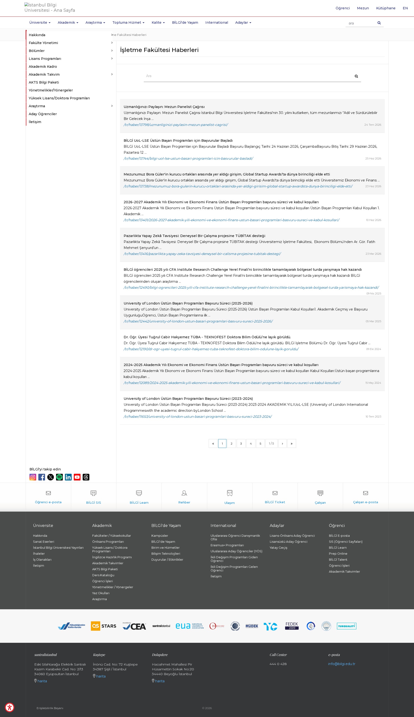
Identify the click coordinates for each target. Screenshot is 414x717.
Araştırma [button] (94, 22)
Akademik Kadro (43, 66)
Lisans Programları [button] (45, 58)
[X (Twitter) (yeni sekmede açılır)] (51, 477)
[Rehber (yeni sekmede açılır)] (184, 497)
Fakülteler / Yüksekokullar (111, 535)
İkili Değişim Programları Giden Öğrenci (234, 559)
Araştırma (99, 599)
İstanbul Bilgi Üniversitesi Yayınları (58, 547)
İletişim (35, 122)
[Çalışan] (320, 497)
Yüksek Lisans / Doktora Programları (109, 549)
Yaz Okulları (100, 593)
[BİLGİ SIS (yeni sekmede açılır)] (93, 497)
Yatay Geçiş (278, 547)
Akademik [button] (67, 22)
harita (42, 681)
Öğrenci (343, 8)
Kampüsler (159, 535)
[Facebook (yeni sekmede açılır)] (42, 477)
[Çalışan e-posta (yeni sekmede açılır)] (365, 497)
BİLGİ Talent (338, 559)
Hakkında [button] (37, 35)
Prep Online (338, 553)
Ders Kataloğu (103, 575)
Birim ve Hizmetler (165, 547)
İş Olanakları (42, 559)
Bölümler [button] (37, 51)
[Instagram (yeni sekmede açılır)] (33, 477)
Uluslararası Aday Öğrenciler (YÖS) (236, 551)
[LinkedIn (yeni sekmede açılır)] (69, 477)
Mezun (363, 8)
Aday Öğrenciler (43, 114)
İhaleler (39, 553)
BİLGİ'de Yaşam (185, 22)
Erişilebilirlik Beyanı (50, 708)
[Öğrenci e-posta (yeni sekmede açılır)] (48, 497)
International (216, 22)
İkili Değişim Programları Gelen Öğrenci (234, 568)
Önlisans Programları (108, 541)
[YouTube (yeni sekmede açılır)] (78, 477)
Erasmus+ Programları (227, 545)
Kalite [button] (157, 22)
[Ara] (379, 23)
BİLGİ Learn (338, 547)
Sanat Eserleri (43, 541)
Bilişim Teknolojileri (165, 553)
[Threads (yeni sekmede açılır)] (87, 477)
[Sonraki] (282, 443)
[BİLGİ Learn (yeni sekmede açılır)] (138, 497)
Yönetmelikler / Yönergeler (112, 587)
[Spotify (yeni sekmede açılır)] (60, 477)
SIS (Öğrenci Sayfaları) (345, 541)
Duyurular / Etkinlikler (167, 559)
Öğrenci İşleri (102, 581)
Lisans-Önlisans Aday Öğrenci (292, 535)
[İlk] (213, 443)
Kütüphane (386, 8)
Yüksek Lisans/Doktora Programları (59, 98)
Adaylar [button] (242, 22)
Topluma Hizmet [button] (127, 22)
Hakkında (40, 535)
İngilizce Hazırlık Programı (112, 557)
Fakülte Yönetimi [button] (43, 43)
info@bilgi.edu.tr (341, 664)
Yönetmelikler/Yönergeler (51, 90)
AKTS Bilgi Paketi (44, 82)
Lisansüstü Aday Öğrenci (288, 541)
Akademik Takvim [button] (44, 74)
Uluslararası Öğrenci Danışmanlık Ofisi (235, 537)
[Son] (291, 443)
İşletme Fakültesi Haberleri (125, 35)
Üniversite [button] (38, 22)
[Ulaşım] (229, 497)
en (407, 10)
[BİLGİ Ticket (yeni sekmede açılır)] (275, 497)
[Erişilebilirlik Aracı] (9, 707)
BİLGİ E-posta (339, 535)
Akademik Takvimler (107, 563)
